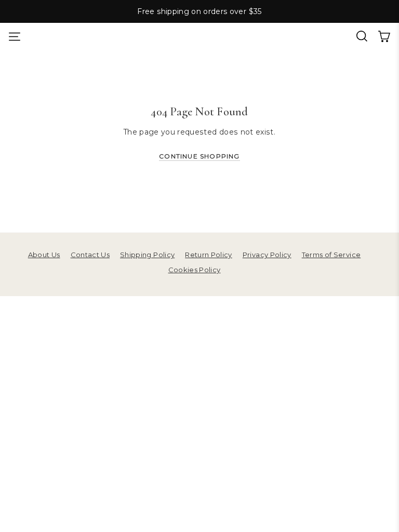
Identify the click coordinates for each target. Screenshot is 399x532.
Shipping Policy (147, 254)
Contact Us (90, 254)
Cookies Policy (194, 269)
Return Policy (208, 254)
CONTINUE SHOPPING (199, 156)
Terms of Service (331, 254)
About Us (44, 254)
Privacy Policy (267, 254)
